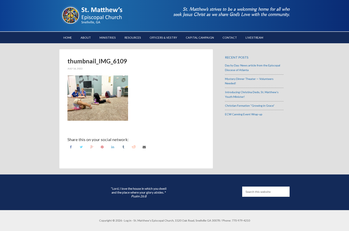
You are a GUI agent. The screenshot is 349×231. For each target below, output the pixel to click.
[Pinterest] (102, 146)
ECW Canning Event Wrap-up (243, 114)
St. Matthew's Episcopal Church (93, 14)
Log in (127, 220)
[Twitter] (81, 146)
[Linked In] (112, 146)
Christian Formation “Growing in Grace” (249, 105)
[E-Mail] (144, 146)
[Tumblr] (123, 146)
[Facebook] (70, 146)
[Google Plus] (91, 146)
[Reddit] (133, 146)
